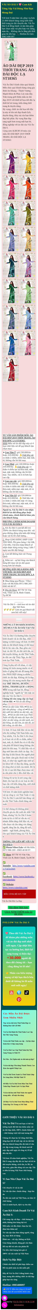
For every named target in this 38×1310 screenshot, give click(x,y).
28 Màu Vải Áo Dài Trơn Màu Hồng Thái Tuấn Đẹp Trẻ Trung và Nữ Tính (18, 1103)
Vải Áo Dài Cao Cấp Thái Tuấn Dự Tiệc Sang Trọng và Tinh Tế (17, 1051)
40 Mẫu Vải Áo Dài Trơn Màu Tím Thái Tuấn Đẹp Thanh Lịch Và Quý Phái (17, 1085)
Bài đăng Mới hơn (18, 907)
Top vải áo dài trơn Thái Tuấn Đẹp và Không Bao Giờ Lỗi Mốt (16, 1024)
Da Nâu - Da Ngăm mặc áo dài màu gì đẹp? (18, 1059)
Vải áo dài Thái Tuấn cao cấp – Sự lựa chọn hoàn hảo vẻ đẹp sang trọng (19, 1042)
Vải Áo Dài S (18, 1302)
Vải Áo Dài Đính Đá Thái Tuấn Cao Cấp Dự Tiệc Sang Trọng (18, 1033)
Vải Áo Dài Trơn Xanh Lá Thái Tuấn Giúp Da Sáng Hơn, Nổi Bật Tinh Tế (18, 1076)
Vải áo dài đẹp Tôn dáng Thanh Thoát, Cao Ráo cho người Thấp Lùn (19, 1067)
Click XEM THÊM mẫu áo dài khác (18, 912)
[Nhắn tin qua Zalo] (4, 1298)
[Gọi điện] (4, 1305)
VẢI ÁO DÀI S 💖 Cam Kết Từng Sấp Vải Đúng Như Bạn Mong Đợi (17, 8)
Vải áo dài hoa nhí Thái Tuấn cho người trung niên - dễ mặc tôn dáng (17, 1094)
